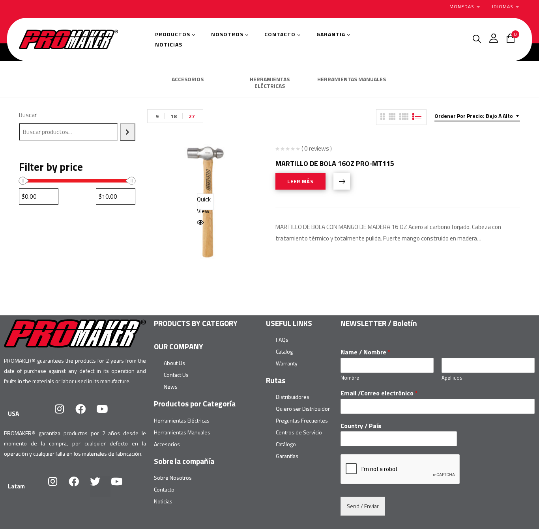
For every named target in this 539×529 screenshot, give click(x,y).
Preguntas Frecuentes (302, 420)
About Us (174, 363)
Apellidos (452, 377)
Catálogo (286, 444)
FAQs (282, 339)
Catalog (284, 351)
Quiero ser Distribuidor (303, 408)
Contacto (164, 489)
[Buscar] (127, 132)
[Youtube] (107, 414)
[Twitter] (100, 486)
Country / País (361, 426)
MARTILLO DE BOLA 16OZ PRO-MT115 (334, 163)
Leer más (300, 181)
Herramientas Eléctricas (182, 420)
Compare (341, 181)
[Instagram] (64, 414)
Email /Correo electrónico (379, 393)
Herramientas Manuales (182, 432)
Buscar (28, 114)
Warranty (287, 363)
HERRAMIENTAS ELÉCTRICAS (270, 83)
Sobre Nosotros (173, 477)
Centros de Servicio (299, 432)
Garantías (287, 456)
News (171, 386)
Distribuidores (292, 397)
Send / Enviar (363, 506)
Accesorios (167, 444)
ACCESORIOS (188, 79)
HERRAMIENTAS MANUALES (351, 79)
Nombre (350, 377)
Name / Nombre (366, 352)
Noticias (163, 501)
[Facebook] (85, 414)
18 (173, 116)
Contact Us (176, 375)
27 (192, 116)
